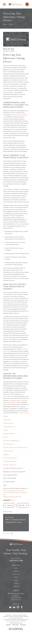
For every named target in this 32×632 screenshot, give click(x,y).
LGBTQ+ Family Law (9, 426)
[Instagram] (18, 607)
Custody (5, 430)
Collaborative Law (8, 423)
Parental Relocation (9, 433)
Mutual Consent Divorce (10, 458)
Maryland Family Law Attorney (12, 496)
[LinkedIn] (14, 607)
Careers (16, 583)
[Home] (15, 4)
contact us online (24, 413)
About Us (16, 571)
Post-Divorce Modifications (10, 440)
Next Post (21, 505)
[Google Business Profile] (10, 607)
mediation (24, 400)
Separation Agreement (9, 465)
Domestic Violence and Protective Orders (15, 447)
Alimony (5, 416)
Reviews (16, 580)
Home (16, 568)
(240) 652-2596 (12, 413)
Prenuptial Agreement (9, 461)
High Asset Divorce (8, 444)
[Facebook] (22, 607)
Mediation (6, 454)
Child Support (7, 419)
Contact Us (16, 586)
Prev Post (10, 505)
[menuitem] (8, 625)
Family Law (16, 574)
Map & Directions (16, 599)
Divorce (5, 437)
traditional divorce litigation (13, 402)
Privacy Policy (20, 490)
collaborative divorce (15, 400)
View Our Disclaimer (9, 490)
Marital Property (8, 451)
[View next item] (11, 533)
